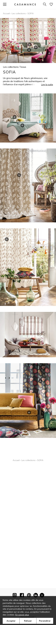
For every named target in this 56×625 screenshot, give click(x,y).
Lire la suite (47, 84)
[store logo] (25, 4)
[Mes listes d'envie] (51, 4)
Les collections (19, 13)
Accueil (6, 13)
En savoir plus (22, 614)
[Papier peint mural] (42, 596)
